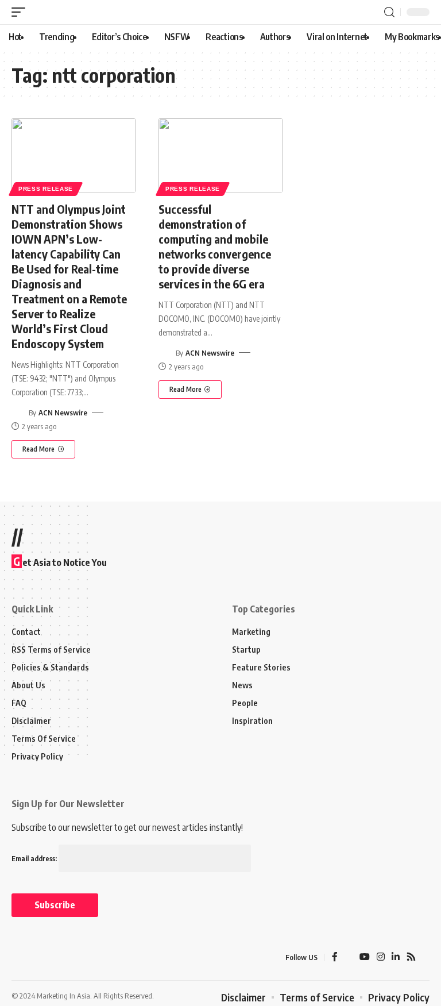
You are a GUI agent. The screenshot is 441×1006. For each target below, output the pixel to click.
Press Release (45, 189)
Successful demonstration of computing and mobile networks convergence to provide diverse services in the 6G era (214, 246)
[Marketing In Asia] (36, 957)
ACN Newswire (62, 412)
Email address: (35, 858)
